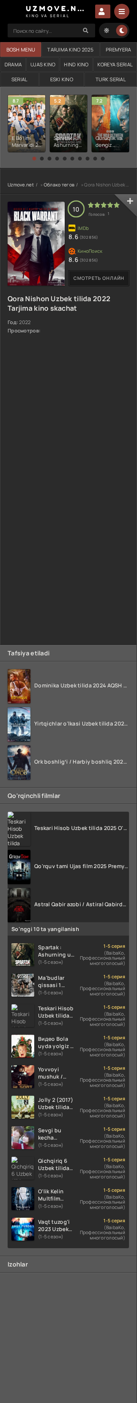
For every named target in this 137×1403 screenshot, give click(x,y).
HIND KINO (76, 64)
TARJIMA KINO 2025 (70, 49)
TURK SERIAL (111, 79)
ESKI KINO (61, 79)
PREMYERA (118, 49)
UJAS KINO (43, 64)
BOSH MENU (20, 49)
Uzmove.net (21, 184)
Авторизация (102, 11)
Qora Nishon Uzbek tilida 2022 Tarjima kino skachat (59, 303)
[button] (34, 159)
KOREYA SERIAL (115, 64)
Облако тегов (59, 184)
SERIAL (19, 79)
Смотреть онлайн (98, 278)
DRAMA (13, 64)
